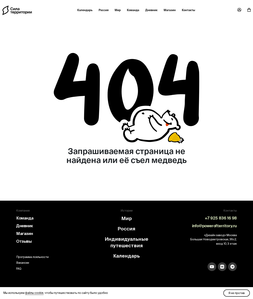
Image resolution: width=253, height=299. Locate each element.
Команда (133, 10)
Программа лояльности (32, 257)
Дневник (151, 10)
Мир (118, 10)
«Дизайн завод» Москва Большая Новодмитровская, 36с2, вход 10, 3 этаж (213, 239)
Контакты (188, 10)
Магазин (170, 10)
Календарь (85, 10)
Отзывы (24, 241)
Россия (104, 10)
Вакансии (22, 262)
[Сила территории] (17, 10)
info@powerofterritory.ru (214, 225)
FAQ (18, 268)
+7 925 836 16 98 (221, 218)
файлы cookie (34, 292)
